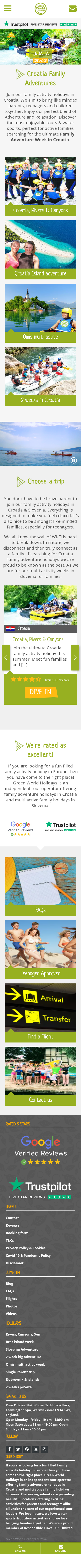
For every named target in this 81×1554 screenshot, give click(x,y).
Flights (11, 1298)
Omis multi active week (25, 1364)
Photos (11, 1306)
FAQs (10, 1291)
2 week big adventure (23, 1357)
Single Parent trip (20, 1372)
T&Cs (10, 1240)
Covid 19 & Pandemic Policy (28, 1255)
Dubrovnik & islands (22, 1379)
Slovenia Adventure (22, 1349)
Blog (9, 1283)
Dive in (40, 692)
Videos (11, 1313)
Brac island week (20, 1342)
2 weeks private (19, 1387)
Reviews (12, 1225)
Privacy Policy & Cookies (25, 1248)
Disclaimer (14, 1263)
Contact (12, 1218)
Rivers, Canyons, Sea (23, 1334)
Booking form (17, 1233)
